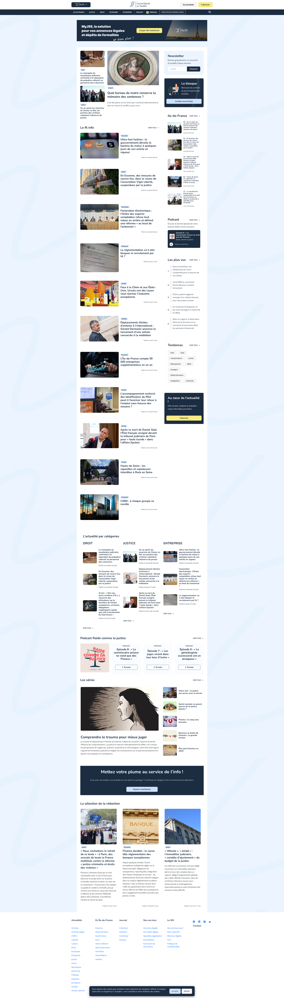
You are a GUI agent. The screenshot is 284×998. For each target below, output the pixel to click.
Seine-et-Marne (101, 943)
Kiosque (122, 940)
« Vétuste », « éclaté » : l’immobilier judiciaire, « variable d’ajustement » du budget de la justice (182, 856)
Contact (197, 925)
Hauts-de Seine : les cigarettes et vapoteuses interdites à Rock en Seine (136, 469)
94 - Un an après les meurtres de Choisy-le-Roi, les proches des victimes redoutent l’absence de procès (191, 125)
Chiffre (74, 936)
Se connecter (188, 4)
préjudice (75, 979)
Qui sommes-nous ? (175, 928)
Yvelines (98, 959)
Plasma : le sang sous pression (189, 720)
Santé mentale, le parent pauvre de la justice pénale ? (190, 706)
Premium (153, 12)
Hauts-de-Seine (101, 932)
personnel (75, 971)
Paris (97, 940)
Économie (113, 12)
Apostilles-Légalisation (152, 936)
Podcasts (123, 932)
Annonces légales (150, 928)
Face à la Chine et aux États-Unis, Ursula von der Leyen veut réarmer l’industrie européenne (138, 292)
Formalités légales (150, 932)
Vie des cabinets (78, 990)
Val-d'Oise (99, 951)
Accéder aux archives (184, 101)
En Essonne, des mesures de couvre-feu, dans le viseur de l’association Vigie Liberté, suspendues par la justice (138, 180)
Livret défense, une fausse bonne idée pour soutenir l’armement (183, 285)
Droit (102, 12)
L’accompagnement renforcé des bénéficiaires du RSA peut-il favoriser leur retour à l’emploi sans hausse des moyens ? (138, 400)
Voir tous (152, 128)
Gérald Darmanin (177, 375)
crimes (190, 358)
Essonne (99, 928)
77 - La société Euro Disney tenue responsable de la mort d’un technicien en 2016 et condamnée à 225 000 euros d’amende (191, 197)
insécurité (189, 381)
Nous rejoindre (173, 932)
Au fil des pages (77, 932)
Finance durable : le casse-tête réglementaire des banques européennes (139, 854)
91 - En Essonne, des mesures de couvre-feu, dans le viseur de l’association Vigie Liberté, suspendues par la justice (191, 143)
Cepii (182, 353)
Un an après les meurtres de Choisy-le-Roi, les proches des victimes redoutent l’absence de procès (92, 113)
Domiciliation (148, 940)
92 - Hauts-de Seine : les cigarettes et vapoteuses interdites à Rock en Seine (191, 180)
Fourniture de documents (149, 945)
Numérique (124, 207)
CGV (169, 940)
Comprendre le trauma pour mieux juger (114, 737)
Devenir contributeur (142, 789)
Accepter (175, 991)
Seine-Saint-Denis (102, 947)
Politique (124, 319)
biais (172, 353)
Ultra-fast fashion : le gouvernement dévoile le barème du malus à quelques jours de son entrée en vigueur (138, 146)
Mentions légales (174, 936)
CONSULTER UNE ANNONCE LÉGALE (172, 12)
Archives (75, 928)
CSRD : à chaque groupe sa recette (137, 502)
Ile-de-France (78, 12)
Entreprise (127, 12)
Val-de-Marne (101, 955)
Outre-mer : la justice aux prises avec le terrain (190, 692)
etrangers (174, 370)
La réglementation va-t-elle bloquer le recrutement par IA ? (137, 253)
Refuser (187, 991)
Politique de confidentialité (173, 945)
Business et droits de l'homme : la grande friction (188, 735)
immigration (175, 381)
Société (123, 283)
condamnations (176, 358)
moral (73, 963)
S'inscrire (193, 69)
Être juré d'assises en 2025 (188, 749)
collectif (74, 940)
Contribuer (124, 936)
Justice (92, 12)
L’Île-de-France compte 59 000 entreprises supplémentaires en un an (136, 362)
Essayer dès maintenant (149, 30)
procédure (75, 983)
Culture (110, 88)
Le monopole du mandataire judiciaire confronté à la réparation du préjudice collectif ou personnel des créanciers (92, 78)
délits (189, 364)
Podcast (139, 12)
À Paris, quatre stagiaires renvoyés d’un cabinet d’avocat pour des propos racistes (185, 297)
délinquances (176, 364)
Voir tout (193, 220)
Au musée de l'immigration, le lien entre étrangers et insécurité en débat (186, 310)
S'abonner (205, 4)
